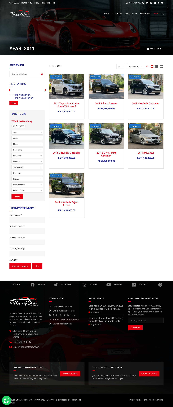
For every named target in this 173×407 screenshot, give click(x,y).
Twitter (41, 285)
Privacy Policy (135, 399)
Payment (13, 260)
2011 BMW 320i (146, 152)
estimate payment (20, 266)
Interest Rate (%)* (17, 237)
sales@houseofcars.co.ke (44, 3)
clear (37, 266)
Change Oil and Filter (62, 306)
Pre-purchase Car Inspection (65, 319)
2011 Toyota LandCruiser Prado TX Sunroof (67, 105)
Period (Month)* (17, 248)
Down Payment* (16, 226)
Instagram (66, 285)
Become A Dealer (149, 373)
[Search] (42, 74)
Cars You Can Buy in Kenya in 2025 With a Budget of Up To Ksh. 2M (106, 307)
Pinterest (143, 285)
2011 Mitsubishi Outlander (145, 103)
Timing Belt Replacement (64, 315)
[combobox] (27, 132)
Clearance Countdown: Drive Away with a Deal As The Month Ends (106, 319)
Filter (13, 103)
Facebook (15, 285)
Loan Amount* (16, 215)
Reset (17, 196)
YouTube (93, 285)
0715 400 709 (135, 3)
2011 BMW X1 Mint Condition (106, 154)
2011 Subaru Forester (106, 103)
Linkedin (118, 285)
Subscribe (135, 327)
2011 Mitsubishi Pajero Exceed (66, 204)
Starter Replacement (61, 323)
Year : (19, 126)
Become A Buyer (70, 373)
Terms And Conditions (153, 399)
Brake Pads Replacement (63, 310)
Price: (12, 95)
